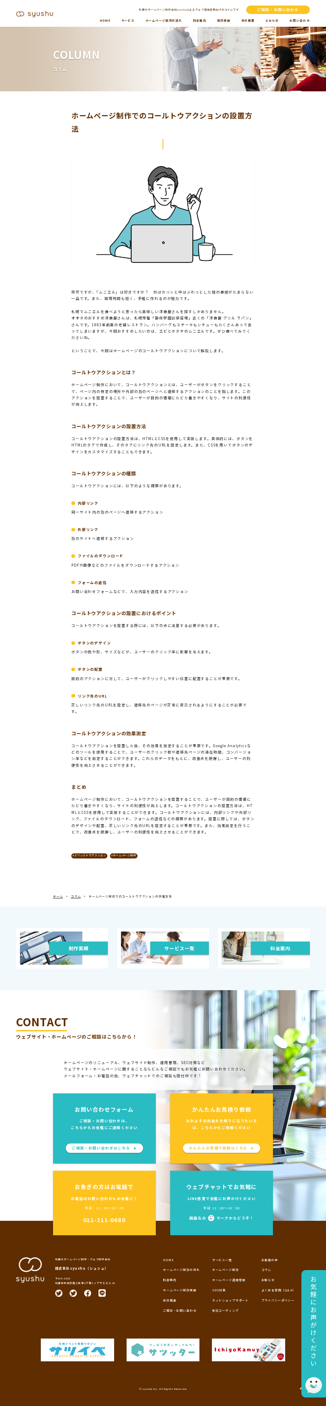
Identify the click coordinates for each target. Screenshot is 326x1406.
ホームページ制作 (225, 1270)
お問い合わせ (299, 20)
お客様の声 (269, 1260)
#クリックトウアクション (89, 855)
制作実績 (223, 20)
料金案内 (199, 20)
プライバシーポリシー (278, 1300)
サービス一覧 (222, 1260)
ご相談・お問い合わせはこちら (104, 1147)
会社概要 (248, 20)
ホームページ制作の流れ (164, 20)
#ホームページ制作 (123, 855)
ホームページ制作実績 (180, 1290)
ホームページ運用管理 (229, 1280)
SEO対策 (219, 1290)
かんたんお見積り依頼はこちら (221, 1147)
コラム (266, 1270)
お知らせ (268, 1280)
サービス (128, 20)
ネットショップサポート (230, 1300)
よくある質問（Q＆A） (278, 1290)
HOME (105, 20)
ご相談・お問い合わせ (278, 9)
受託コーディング (225, 1310)
